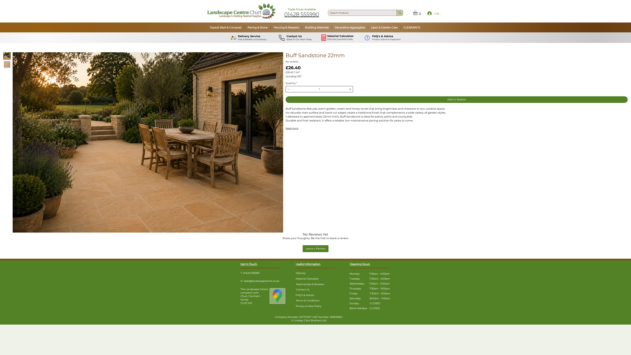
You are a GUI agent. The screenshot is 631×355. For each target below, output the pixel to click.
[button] (418, 13)
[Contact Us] (282, 37)
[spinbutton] (319, 89)
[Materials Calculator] (324, 37)
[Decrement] (288, 89)
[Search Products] (400, 13)
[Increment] (350, 89)
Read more (292, 128)
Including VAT (294, 76)
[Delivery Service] (233, 37)
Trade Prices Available (302, 9)
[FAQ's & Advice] (367, 37)
